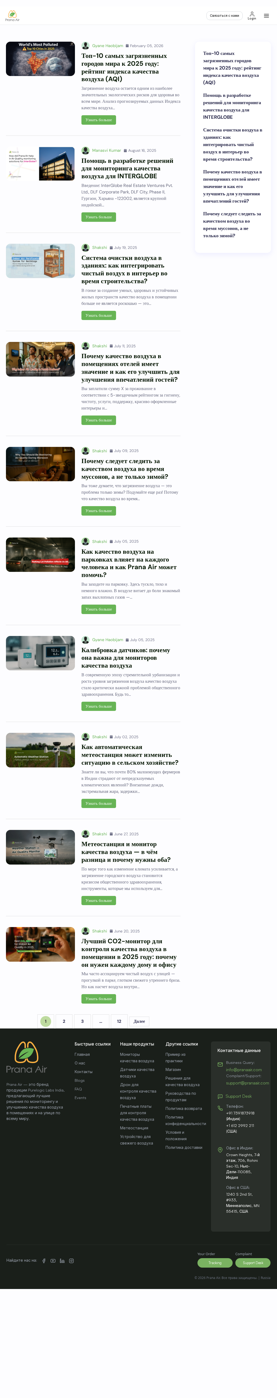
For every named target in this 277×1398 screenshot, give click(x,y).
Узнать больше (98, 120)
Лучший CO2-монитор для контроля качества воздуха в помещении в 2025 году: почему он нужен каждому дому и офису (129, 952)
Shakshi (99, 247)
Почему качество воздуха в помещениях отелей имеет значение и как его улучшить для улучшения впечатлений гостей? (130, 367)
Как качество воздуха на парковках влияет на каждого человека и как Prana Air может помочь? (129, 563)
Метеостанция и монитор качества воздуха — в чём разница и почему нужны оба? (126, 852)
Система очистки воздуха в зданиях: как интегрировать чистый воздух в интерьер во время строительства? (124, 269)
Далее (139, 1021)
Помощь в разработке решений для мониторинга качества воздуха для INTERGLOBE (127, 168)
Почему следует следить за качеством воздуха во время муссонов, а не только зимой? (124, 469)
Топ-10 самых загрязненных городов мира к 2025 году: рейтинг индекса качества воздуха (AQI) (124, 67)
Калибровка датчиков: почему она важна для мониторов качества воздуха (125, 658)
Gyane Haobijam (107, 45)
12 (119, 1021)
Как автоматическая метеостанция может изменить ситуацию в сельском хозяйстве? (130, 755)
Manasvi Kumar (106, 150)
